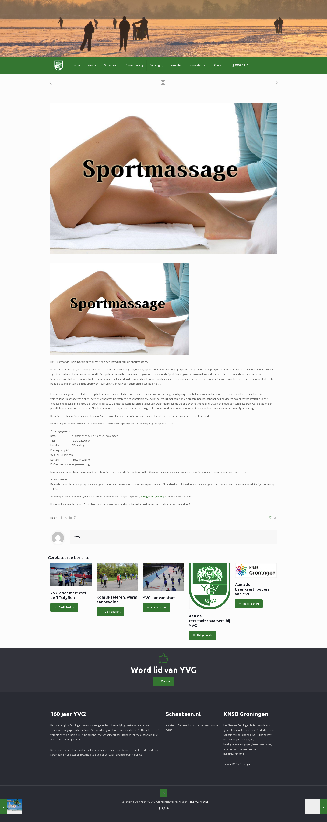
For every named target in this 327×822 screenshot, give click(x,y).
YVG (77, 536)
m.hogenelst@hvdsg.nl (154, 496)
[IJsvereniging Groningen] (58, 65)
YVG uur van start (159, 597)
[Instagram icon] (163, 808)
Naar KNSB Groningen (239, 764)
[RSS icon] (167, 808)
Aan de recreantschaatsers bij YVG (209, 621)
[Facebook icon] (159, 808)
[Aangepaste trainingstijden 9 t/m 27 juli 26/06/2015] (11, 806)
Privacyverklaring (198, 802)
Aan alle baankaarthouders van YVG (252, 589)
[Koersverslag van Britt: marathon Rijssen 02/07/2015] (316, 806)
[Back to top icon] (163, 793)
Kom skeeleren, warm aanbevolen (117, 599)
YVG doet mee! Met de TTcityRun (68, 595)
